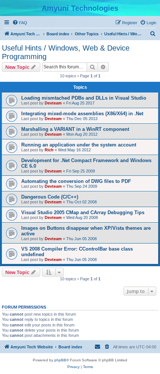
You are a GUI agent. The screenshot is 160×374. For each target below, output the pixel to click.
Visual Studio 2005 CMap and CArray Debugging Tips (82, 212)
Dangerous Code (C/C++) (49, 197)
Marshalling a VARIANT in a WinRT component (75, 129)
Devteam (53, 103)
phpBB (60, 360)
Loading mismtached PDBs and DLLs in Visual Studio (83, 98)
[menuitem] (19, 22)
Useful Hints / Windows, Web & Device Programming (65, 52)
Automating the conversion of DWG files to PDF (76, 181)
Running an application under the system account (78, 145)
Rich (49, 150)
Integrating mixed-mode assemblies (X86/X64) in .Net (82, 113)
